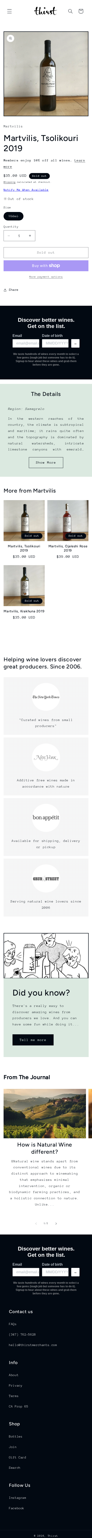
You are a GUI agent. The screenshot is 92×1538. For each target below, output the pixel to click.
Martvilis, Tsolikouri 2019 (24, 548)
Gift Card (17, 1457)
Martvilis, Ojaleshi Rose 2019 (68, 548)
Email (17, 336)
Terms (14, 1396)
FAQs (13, 1324)
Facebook (16, 1508)
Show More (46, 462)
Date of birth (52, 336)
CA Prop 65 (18, 1406)
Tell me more (32, 1040)
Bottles (15, 1436)
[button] (9, 11)
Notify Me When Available (26, 189)
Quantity (11, 226)
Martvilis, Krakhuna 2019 (24, 611)
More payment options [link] (46, 276)
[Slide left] (36, 1223)
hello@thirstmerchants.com (33, 1345)
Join (13, 1447)
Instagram (17, 1497)
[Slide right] (56, 1223)
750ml (15, 217)
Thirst (53, 1535)
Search (15, 1467)
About (14, 1375)
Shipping (10, 182)
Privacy (15, 1385)
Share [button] (14, 289)
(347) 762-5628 (22, 1334)
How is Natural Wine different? (44, 1148)
